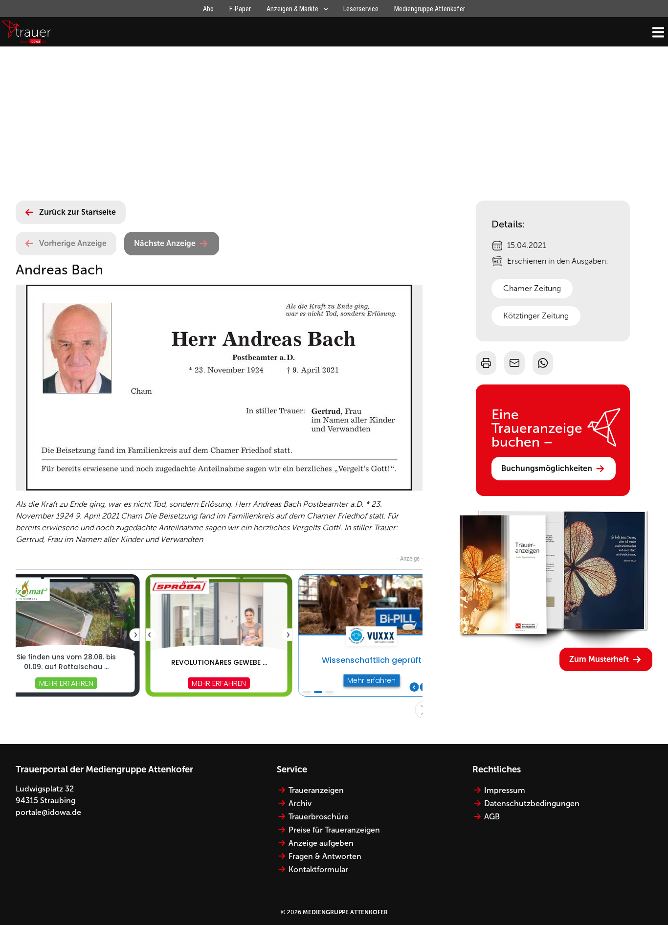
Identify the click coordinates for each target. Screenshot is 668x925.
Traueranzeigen (316, 790)
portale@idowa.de (48, 812)
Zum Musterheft (599, 659)
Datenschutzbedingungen (531, 803)
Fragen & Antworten (325, 856)
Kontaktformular (318, 869)
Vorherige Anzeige (73, 243)
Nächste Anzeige (165, 243)
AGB (492, 816)
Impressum (504, 790)
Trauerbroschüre (319, 816)
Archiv (300, 803)
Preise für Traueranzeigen (334, 830)
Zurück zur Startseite (77, 212)
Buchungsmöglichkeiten (546, 468)
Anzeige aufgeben (321, 843)
